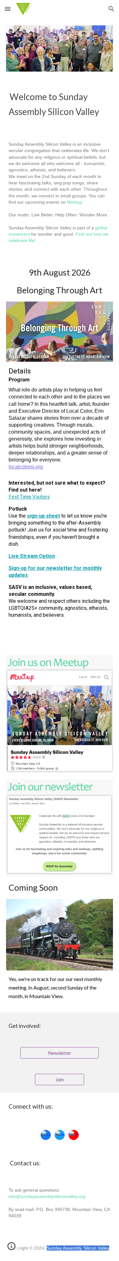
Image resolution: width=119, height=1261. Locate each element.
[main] (59, 104)
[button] (7, 8)
